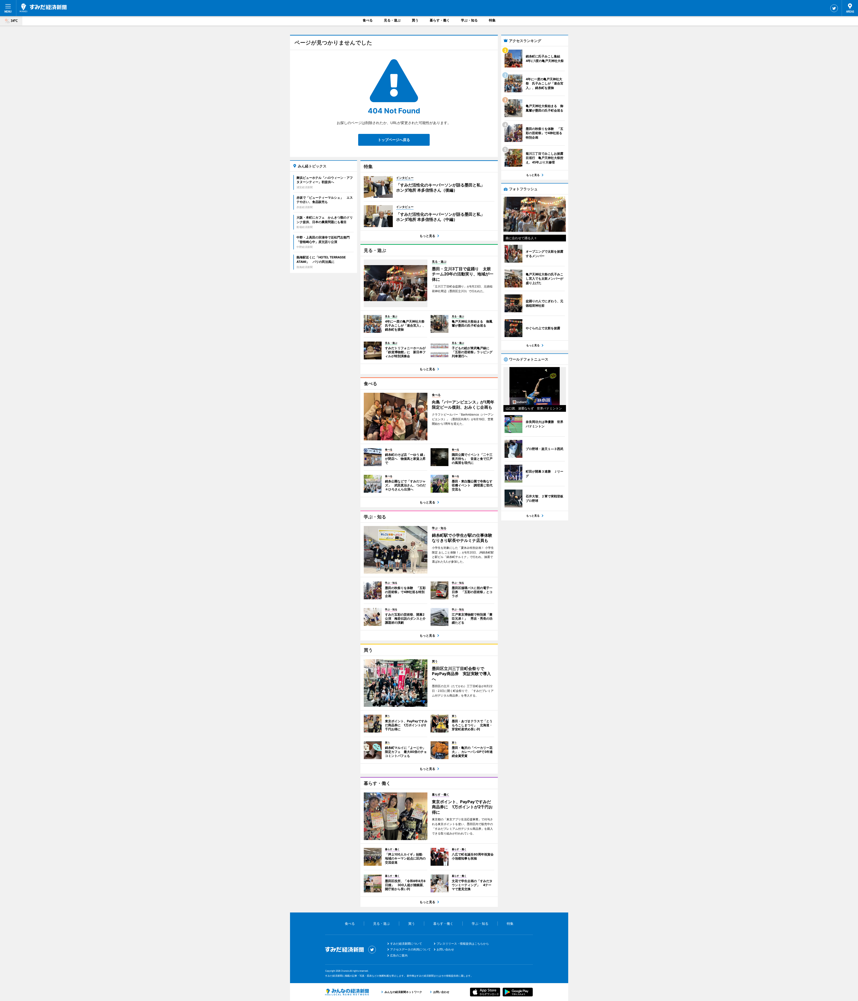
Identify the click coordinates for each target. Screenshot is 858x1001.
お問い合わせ (445, 949)
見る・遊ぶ (392, 20)
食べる (368, 20)
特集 (492, 20)
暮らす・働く (440, 20)
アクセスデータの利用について (410, 949)
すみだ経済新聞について (406, 943)
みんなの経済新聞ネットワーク (347, 992)
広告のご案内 (399, 955)
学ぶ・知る (469, 20)
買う (415, 20)
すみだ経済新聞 (43, 7)
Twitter (834, 8)
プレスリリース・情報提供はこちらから (463, 943)
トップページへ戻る (394, 139)
